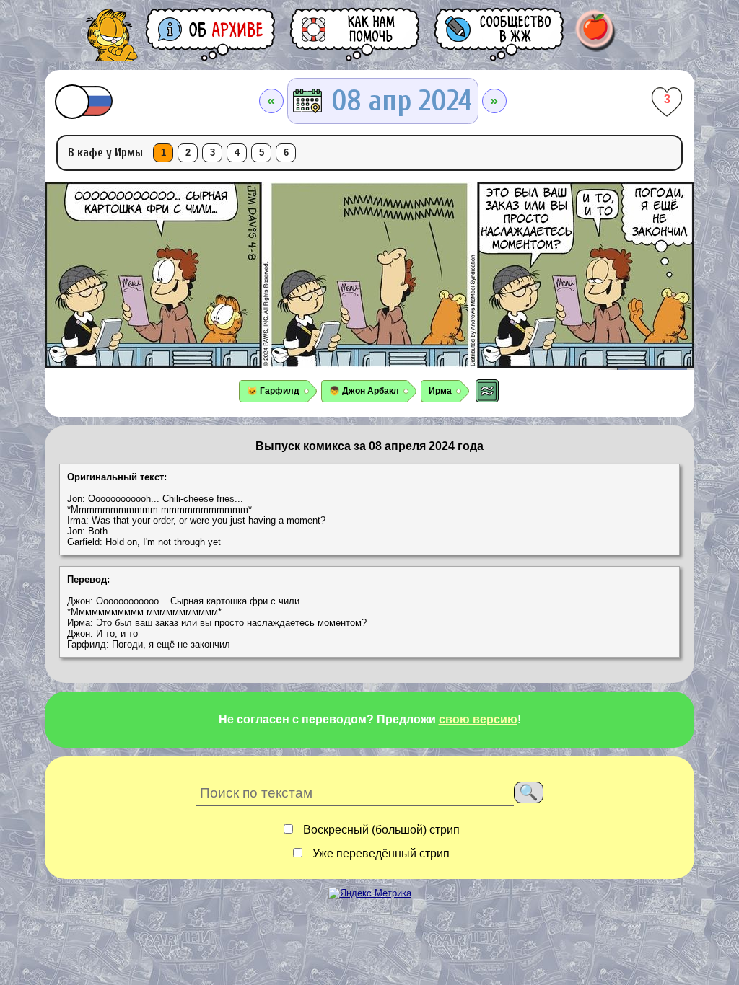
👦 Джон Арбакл (364, 391)
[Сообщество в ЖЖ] (500, 34)
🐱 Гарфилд (273, 391)
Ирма (440, 391)
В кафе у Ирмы (105, 152)
